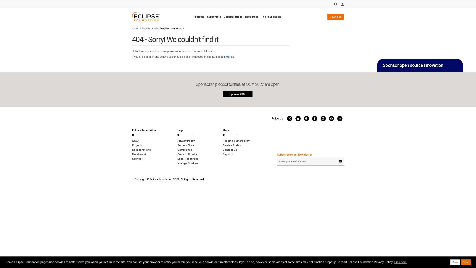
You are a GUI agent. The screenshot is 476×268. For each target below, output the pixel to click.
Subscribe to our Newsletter (294, 154)
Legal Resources (187, 158)
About (135, 140)
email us (229, 56)
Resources (251, 16)
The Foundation (271, 16)
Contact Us (230, 149)
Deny (455, 262)
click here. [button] (400, 262)
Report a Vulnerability (236, 140)
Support (228, 154)
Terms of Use (185, 145)
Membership (139, 154)
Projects (199, 16)
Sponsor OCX (237, 94)
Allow (466, 262)
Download (336, 16)
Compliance (184, 149)
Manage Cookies (187, 163)
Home (135, 28)
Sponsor (137, 158)
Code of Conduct (188, 154)
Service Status (232, 145)
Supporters (214, 16)
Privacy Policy (186, 140)
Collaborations (233, 16)
